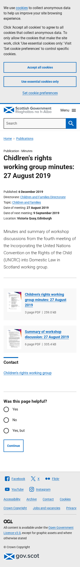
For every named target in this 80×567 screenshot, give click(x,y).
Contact (48, 499)
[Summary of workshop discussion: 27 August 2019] (14, 339)
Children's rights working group (28, 373)
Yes (15, 409)
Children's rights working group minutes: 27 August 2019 (45, 299)
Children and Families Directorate (43, 197)
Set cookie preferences (40, 93)
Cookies (65, 499)
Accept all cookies (40, 67)
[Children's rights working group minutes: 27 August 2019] (14, 302)
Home (8, 138)
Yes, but (18, 430)
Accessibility (12, 499)
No (14, 420)
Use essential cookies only (40, 81)
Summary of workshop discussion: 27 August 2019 (47, 334)
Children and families (26, 202)
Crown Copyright (15, 508)
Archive (31, 499)
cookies (22, 8)
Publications (24, 138)
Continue (13, 446)
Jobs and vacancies (46, 508)
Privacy (71, 508)
